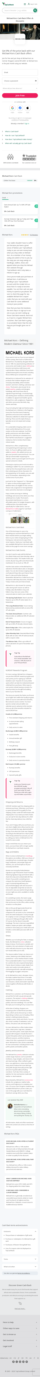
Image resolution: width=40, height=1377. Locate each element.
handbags (10, 263)
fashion (16, 248)
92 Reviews (34, 235)
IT (34, 1358)
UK (10, 1358)
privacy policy (24, 120)
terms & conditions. (24, 1273)
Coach (31, 1198)
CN (15, 1358)
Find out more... (20, 1309)
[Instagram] (23, 1362)
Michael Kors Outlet (12, 509)
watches (13, 389)
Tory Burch (12, 1200)
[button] (25, 4)
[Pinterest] (26, 1362)
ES (38, 1358)
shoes (23, 263)
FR (26, 1358)
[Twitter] (17, 1362)
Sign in (27, 123)
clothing (28, 366)
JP (18, 1358)
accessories (29, 1080)
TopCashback (27, 248)
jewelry (14, 452)
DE (22, 1358)
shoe (22, 942)
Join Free (20, 95)
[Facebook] (13, 1362)
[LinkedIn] (20, 1362)
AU (31, 1358)
